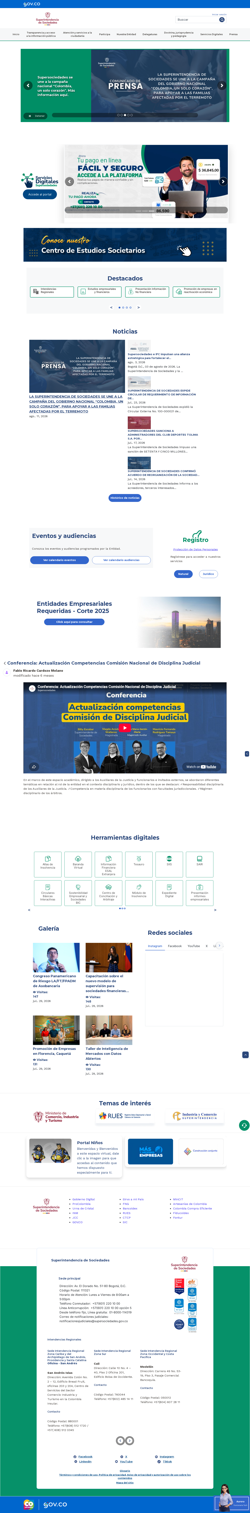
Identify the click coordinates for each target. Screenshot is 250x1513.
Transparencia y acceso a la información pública (41, 34)
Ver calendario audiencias (121, 560)
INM (75, 1213)
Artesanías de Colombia (190, 1204)
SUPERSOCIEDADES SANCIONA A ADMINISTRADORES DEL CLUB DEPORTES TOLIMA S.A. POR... (163, 434)
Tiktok (167, 1430)
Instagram (167, 1425)
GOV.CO (77, 1222)
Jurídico (208, 574)
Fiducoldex (181, 1213)
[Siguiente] (138, 307)
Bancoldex (130, 1208)
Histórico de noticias (125, 498)
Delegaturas (150, 34)
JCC (75, 1217)
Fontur (178, 1217)
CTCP (127, 1217)
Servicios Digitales (211, 34)
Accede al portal (39, 194)
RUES (126, 1213)
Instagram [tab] (155, 946)
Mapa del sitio (125, 1451)
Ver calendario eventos (59, 560)
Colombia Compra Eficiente (192, 1208)
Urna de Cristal (83, 1208)
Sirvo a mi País (133, 1199)
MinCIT (178, 1199)
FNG (126, 1204)
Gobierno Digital (83, 1199)
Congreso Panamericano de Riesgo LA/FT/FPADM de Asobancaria (54, 981)
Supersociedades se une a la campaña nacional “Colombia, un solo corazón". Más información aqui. (56, 86)
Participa (104, 34)
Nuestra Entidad (126, 34)
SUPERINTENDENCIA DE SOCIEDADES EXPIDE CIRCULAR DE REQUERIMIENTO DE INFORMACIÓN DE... (162, 394)
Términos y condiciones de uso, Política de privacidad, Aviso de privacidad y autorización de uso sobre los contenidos (125, 1445)
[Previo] (111, 307)
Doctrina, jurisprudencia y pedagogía (178, 34)
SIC (125, 1222)
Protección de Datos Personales (195, 549)
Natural (183, 574)
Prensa (233, 34)
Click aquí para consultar (74, 622)
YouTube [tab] (194, 946)
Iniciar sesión (219, 14)
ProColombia (81, 1204)
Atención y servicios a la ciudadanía (77, 34)
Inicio (16, 34)
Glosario (125, 1439)
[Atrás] (4, 663)
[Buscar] (222, 19)
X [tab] (207, 946)
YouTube (126, 1430)
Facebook (85, 1425)
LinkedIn (85, 1430)
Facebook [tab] (175, 946)
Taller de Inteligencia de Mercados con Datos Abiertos (107, 1054)
